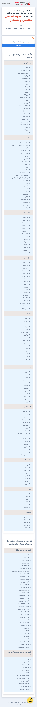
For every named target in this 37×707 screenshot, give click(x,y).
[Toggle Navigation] (34, 3)
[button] (18, 67)
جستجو (18, 45)
